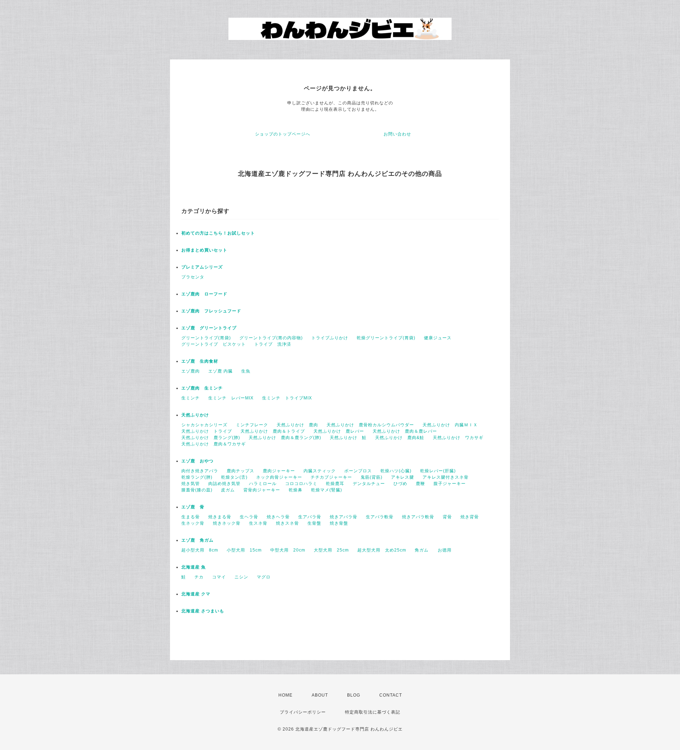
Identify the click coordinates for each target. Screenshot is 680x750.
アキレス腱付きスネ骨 (446, 477)
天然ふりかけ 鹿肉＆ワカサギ (213, 444)
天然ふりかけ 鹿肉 (297, 424)
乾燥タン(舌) (234, 477)
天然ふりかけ (195, 414)
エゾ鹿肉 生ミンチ (202, 388)
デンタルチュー (369, 483)
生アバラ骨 (309, 516)
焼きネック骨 (226, 523)
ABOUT (320, 695)
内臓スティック (320, 470)
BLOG (353, 695)
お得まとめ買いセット (204, 250)
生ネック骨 (192, 523)
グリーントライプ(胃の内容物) (271, 337)
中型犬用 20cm (287, 550)
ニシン (241, 577)
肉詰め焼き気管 (224, 483)
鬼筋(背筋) (371, 477)
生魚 (245, 371)
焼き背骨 (469, 516)
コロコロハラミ (301, 483)
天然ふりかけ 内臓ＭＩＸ (450, 424)
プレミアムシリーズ (202, 267)
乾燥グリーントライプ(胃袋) (386, 337)
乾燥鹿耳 (335, 483)
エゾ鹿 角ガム (197, 540)
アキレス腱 (402, 477)
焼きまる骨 (219, 516)
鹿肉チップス (240, 470)
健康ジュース (438, 337)
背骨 (447, 516)
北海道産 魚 (193, 567)
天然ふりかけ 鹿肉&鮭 (399, 437)
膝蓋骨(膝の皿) (196, 489)
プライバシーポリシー (303, 712)
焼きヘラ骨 (278, 516)
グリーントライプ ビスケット (213, 344)
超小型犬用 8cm (199, 550)
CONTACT (390, 695)
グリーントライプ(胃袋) (206, 337)
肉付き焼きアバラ (199, 470)
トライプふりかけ (329, 337)
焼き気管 (190, 483)
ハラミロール (263, 483)
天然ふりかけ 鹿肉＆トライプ (272, 431)
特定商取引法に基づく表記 (372, 712)
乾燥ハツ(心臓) (396, 470)
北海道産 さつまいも (202, 610)
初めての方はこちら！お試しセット (220, 233)
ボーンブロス (358, 470)
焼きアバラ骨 (343, 516)
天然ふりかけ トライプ (206, 431)
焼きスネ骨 (287, 523)
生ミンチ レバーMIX (231, 398)
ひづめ (400, 483)
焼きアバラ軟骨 (418, 516)
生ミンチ (190, 398)
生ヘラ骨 (249, 516)
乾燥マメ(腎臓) (326, 489)
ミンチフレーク (252, 424)
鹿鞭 (420, 483)
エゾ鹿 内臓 (220, 371)
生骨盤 (314, 523)
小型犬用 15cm (244, 550)
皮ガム (228, 489)
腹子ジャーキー (450, 483)
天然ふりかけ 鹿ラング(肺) (210, 437)
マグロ (264, 577)
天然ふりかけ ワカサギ (458, 437)
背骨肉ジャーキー (261, 489)
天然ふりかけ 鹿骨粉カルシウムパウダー (370, 424)
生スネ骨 (258, 523)
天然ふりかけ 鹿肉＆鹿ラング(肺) (285, 437)
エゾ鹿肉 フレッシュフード (211, 310)
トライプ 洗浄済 (272, 344)
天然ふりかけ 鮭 (348, 437)
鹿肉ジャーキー (279, 470)
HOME (285, 695)
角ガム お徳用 (433, 550)
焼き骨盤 (339, 523)
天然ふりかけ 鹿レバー (338, 431)
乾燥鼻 (295, 489)
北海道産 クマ (195, 594)
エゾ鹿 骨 (192, 506)
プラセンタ (192, 277)
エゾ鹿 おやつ (197, 460)
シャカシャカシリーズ (204, 424)
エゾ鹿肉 (190, 371)
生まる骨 (190, 516)
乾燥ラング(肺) (196, 477)
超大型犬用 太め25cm (381, 550)
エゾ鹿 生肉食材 (199, 361)
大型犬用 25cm (331, 550)
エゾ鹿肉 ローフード (204, 294)
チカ (199, 577)
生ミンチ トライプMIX (287, 398)
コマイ (219, 577)
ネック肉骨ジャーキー (279, 477)
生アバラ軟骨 (379, 516)
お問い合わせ (397, 134)
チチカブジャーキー (331, 477)
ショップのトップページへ (282, 134)
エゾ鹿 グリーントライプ (209, 327)
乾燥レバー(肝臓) (438, 470)
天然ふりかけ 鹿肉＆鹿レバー (405, 431)
